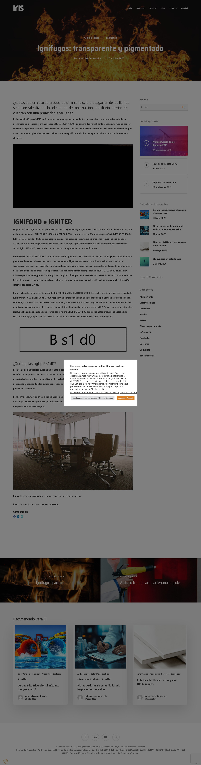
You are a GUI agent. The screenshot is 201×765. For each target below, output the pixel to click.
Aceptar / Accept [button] (125, 398)
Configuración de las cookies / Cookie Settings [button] (93, 398)
